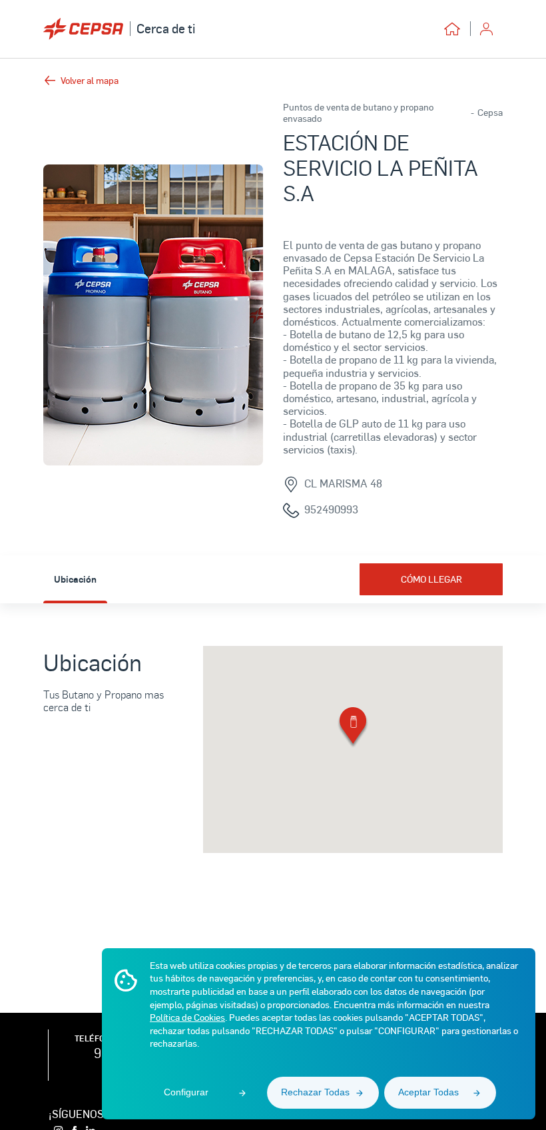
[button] (353, 728)
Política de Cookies (187, 1017)
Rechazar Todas (315, 1092)
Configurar (186, 1092)
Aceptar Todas (428, 1092)
